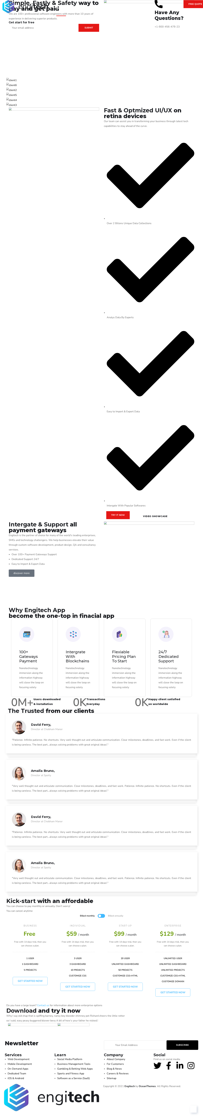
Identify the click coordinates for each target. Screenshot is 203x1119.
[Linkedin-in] (180, 1066)
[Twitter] (157, 1066)
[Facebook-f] (169, 1066)
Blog (95, 8)
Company (77, 8)
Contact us (43, 1005)
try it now (118, 515)
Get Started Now (77, 987)
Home (59, 8)
